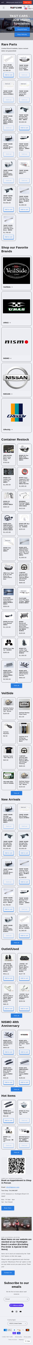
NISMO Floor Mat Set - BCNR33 (8, 649)
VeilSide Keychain (6, 732)
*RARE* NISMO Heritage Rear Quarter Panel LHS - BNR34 (8, 198)
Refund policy (18, 1336)
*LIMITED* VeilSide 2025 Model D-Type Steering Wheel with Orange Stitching (24, 576)
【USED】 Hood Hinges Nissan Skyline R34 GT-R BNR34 (24, 996)
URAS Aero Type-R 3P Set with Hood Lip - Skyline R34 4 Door (8, 576)
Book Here (7, 1208)
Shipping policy (22, 1339)
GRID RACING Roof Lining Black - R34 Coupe (7, 458)
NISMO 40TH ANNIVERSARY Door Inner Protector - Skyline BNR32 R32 (23, 1071)
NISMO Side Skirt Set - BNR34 (7, 549)
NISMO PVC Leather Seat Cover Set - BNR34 (7, 480)
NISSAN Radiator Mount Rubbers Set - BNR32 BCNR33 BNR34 (24, 1139)
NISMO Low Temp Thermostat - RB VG (8, 1139)
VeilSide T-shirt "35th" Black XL (8, 756)
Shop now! (27, 2)
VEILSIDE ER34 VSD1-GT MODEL (8, 782)
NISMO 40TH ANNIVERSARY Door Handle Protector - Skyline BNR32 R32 (8, 1071)
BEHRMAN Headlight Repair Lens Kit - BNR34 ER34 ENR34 (24, 504)
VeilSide (7, 287)
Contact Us (8, 1272)
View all (16, 685)
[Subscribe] (27, 1299)
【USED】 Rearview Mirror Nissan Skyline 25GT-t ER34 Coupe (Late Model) (8, 998)
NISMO (6, 358)
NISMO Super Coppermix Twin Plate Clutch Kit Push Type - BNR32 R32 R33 (24, 480)
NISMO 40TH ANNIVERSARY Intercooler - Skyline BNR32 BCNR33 (8, 673)
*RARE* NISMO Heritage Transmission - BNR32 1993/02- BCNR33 (8, 173)
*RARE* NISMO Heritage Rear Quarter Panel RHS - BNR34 (23, 117)
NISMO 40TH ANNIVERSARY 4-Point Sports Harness (23, 673)
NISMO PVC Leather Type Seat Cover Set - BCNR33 (24, 651)
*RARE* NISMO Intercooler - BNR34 (23, 172)
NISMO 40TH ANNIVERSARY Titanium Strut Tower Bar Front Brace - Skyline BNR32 (24, 551)
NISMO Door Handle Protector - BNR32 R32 (8, 1112)
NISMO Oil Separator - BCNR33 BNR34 (8, 503)
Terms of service (12, 1339)
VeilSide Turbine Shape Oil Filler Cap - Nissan (8, 709)
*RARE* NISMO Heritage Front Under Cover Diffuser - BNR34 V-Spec (24, 147)
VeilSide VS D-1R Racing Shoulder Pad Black (23, 739)
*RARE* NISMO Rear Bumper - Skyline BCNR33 (8, 92)
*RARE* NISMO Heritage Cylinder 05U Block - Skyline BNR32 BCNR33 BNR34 (8, 119)
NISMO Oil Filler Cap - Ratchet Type (24, 1112)
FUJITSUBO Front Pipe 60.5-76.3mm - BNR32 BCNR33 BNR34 (24, 600)
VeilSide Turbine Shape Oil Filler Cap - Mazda (24, 783)
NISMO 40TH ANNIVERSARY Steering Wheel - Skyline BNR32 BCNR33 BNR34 (8, 526)
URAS (6, 323)
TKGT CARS (9, 1336)
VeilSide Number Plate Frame (24, 713)
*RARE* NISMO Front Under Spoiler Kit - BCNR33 (23, 93)
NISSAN (6, 394)
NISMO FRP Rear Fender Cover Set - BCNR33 (24, 525)
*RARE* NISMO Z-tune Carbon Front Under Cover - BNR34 (23, 68)
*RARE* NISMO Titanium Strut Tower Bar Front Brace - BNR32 (8, 228)
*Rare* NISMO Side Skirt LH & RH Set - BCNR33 (8, 66)
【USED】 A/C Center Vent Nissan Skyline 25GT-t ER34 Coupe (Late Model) (23, 967)
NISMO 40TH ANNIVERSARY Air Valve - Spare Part (24, 1043)
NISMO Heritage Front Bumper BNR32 (8, 623)
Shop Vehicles (22, 34)
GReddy (7, 429)
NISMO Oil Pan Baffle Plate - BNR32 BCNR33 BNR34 (24, 458)
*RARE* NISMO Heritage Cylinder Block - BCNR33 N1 (8, 146)
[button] (4, 8)
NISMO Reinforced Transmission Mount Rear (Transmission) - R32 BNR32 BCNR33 (24, 626)
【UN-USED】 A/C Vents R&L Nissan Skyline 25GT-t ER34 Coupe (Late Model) (8, 967)
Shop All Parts (22, 29)
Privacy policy (27, 1336)
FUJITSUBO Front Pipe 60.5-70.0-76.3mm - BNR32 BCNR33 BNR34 (8, 601)
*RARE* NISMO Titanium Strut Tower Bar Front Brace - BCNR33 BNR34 (24, 199)
